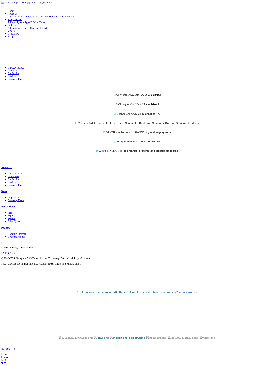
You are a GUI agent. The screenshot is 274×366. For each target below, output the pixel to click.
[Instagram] (156, 337)
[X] (76, 337)
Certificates (13, 70)
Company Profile (16, 79)
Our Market (13, 73)
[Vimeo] (207, 337)
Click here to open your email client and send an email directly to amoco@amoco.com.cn (137, 292)
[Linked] (127, 337)
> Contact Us (8, 253)
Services (12, 76)
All (9, 22)
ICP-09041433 (8, 348)
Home (11, 11)
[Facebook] (101, 337)
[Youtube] (184, 337)
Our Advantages (16, 67)
